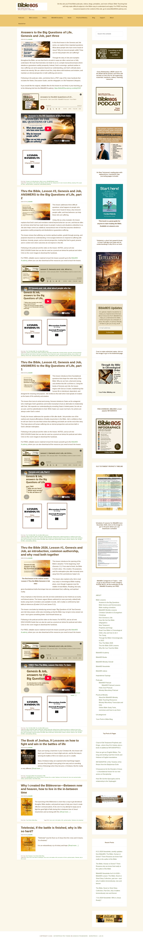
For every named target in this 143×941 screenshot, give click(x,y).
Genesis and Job (48, 182)
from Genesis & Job (105, 617)
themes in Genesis (66, 539)
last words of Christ (62, 857)
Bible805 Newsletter (103, 666)
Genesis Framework (80, 936)
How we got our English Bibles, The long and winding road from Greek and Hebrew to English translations (109, 754)
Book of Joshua (40, 777)
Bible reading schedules (107, 607)
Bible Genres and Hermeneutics (110, 605)
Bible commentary (42, 352)
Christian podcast (63, 352)
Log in (101, 936)
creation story (36, 537)
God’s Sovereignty (27, 539)
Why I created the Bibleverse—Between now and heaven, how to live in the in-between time (51, 789)
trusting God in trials (53, 355)
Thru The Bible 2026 (30, 351)
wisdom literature (77, 355)
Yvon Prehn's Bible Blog (31, 820)
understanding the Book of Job (66, 355)
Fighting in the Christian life (61, 777)
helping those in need (58, 182)
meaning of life (75, 182)
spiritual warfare (29, 184)
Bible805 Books (101, 657)
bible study (49, 352)
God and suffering (25, 354)
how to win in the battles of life (56, 820)
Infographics (103, 623)
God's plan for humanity (41, 354)
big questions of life (31, 182)
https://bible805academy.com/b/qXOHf (67, 88)
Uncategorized (101, 714)
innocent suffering (67, 182)
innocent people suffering (65, 354)
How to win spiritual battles (75, 777)
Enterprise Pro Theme (62, 936)
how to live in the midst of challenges (35, 857)
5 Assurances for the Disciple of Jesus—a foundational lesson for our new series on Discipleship (109, 771)
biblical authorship (48, 536)
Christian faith (55, 352)
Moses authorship (50, 539)
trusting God (36, 184)
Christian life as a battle (49, 777)
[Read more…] (37, 768)
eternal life (70, 352)
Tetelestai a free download (77, 820)
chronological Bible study (26, 537)
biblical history (56, 536)
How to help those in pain (53, 354)
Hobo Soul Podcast (105, 688)
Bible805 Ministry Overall (104, 662)
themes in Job (74, 539)
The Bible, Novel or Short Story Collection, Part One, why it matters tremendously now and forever (108, 890)
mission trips (28, 355)
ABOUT (98, 595)
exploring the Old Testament (46, 537)
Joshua (22, 778)
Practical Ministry (102, 695)
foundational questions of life (59, 537)
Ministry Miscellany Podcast (108, 690)
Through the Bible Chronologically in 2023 (35, 775)
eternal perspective (77, 352)
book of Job (78, 536)
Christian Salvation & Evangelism (110, 612)
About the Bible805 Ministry (108, 697)
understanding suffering (45, 184)
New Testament (29, 855)
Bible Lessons (43, 181)
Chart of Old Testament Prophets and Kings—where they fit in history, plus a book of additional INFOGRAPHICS (109, 745)
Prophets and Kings (105, 628)
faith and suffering (40, 182)
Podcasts (99, 680)
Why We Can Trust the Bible (108, 648)
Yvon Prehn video (36, 778)
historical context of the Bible (38, 539)
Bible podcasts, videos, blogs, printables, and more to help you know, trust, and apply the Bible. (31, 6)
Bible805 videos (101, 671)
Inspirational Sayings (103, 675)
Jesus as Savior (75, 354)
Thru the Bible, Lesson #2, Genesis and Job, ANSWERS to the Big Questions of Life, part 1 (51, 366)
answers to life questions (32, 352)
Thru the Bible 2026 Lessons (42, 351)
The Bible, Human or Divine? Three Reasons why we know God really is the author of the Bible (108, 866)
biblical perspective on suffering (67, 536)
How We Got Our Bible (106, 620)
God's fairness (33, 354)
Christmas (102, 615)
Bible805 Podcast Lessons (111, 685)
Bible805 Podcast (105, 683)
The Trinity (102, 635)
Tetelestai (77, 857)
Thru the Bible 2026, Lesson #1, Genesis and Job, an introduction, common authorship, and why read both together (51, 551)
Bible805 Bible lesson (31, 777)
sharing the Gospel (36, 355)
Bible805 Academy (102, 652)
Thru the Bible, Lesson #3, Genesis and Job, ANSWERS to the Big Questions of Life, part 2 (51, 194)
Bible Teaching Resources (108, 700)
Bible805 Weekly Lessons (52, 181)
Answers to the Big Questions (32, 181)
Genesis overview (70, 537)
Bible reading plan (39, 536)
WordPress (93, 936)
